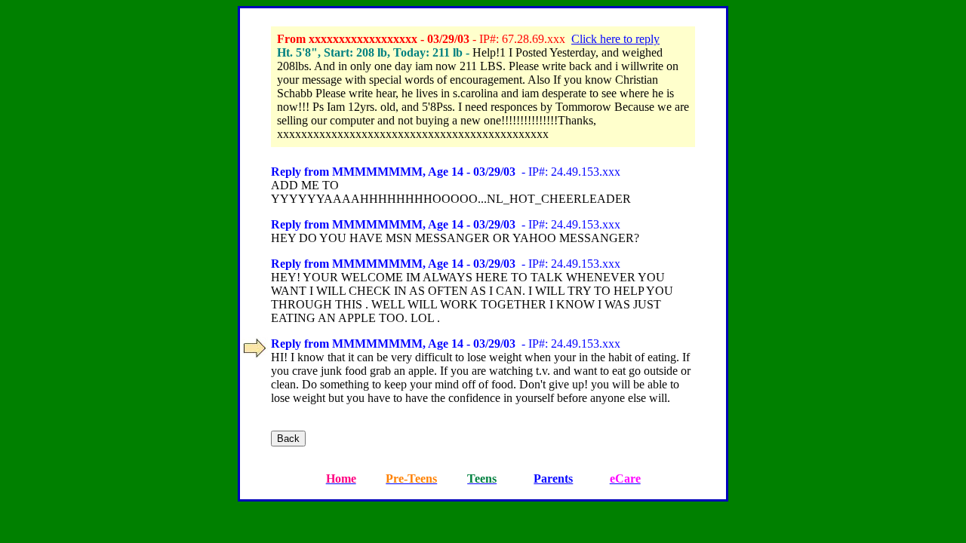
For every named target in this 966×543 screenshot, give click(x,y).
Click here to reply (615, 38)
